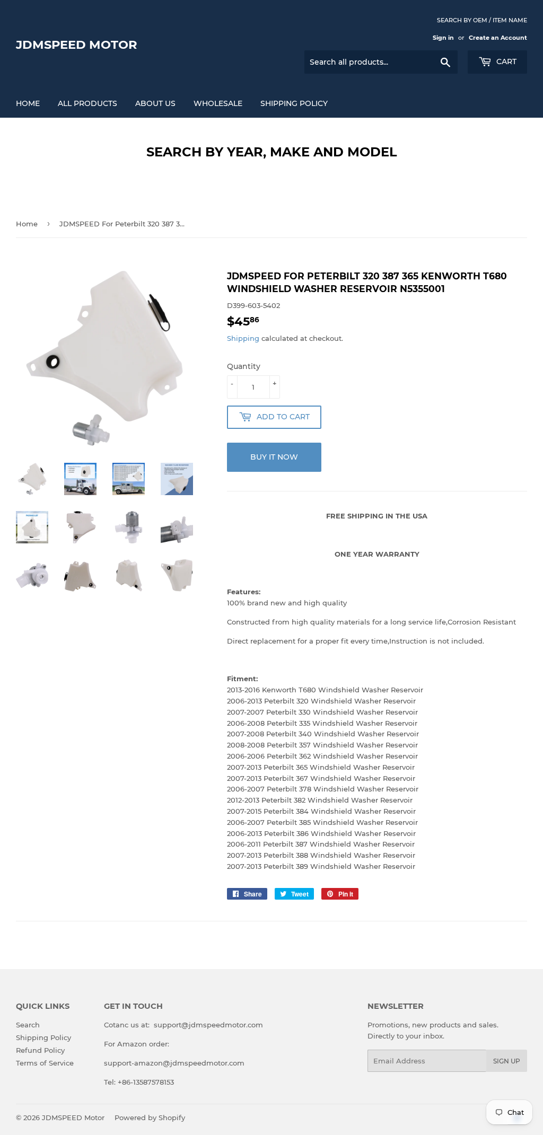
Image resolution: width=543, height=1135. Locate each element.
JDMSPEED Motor (76, 44)
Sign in (443, 37)
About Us (155, 103)
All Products (87, 103)
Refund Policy (40, 1050)
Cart (505, 61)
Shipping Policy (294, 103)
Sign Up (506, 1061)
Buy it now (274, 457)
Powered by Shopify (150, 1117)
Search (28, 1024)
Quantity (243, 366)
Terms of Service (45, 1063)
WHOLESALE (218, 103)
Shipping (243, 338)
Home (28, 103)
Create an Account (498, 37)
